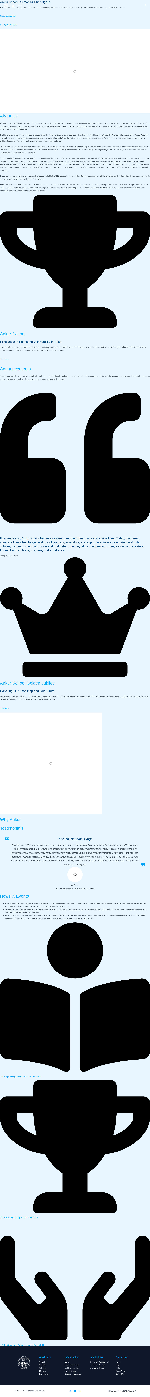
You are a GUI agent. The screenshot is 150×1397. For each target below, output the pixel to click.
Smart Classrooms (72, 1365)
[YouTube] (75, 1391)
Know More (4, 359)
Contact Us (120, 1374)
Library (67, 1362)
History (118, 1368)
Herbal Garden (70, 1371)
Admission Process (97, 1365)
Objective (42, 1362)
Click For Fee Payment (8, 25)
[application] (34, 5)
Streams (42, 1371)
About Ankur (121, 1371)
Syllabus (42, 1365)
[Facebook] (70, 1391)
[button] (145, 5)
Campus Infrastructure (73, 1374)
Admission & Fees (97, 1368)
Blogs (118, 1365)
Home (118, 1362)
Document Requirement (99, 1362)
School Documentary (8, 16)
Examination (44, 1374)
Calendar (42, 1368)
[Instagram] (79, 1391)
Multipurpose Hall (72, 1368)
